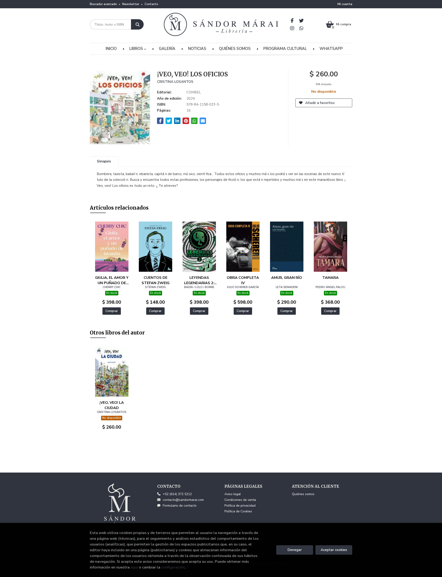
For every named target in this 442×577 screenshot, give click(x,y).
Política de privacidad (240, 505)
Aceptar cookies (334, 550)
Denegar (295, 550)
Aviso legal (232, 494)
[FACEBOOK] (292, 20)
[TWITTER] (301, 20)
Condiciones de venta (240, 500)
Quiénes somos (303, 494)
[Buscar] (137, 24)
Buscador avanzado (103, 4)
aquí (134, 567)
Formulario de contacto (180, 505)
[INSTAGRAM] (292, 28)
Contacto (151, 4)
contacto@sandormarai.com (183, 500)
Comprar (111, 311)
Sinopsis (104, 161)
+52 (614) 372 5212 (177, 494)
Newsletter (130, 4)
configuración (173, 567)
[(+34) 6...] (301, 28)
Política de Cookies (238, 511)
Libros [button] (136, 48)
